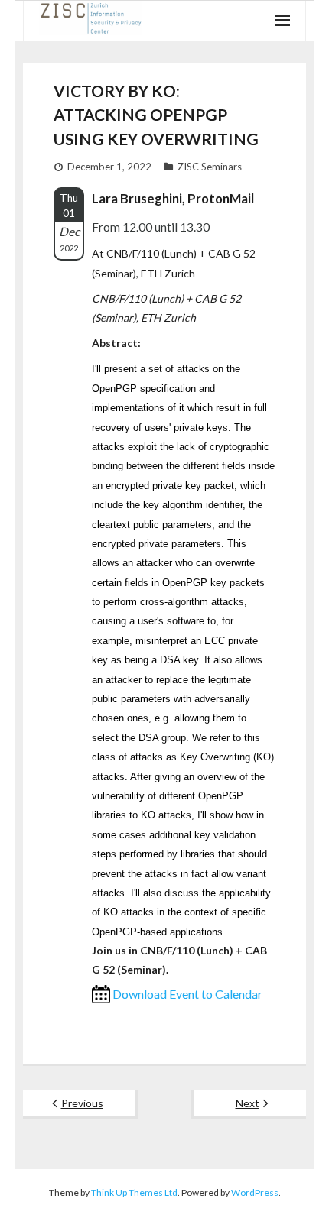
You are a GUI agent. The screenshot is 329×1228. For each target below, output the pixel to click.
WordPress (255, 1192)
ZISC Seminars (210, 166)
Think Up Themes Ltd (134, 1192)
